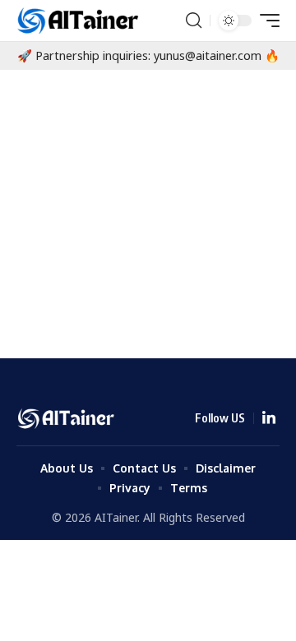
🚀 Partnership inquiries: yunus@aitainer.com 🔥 (148, 55)
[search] (194, 20)
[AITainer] (79, 20)
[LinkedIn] (269, 418)
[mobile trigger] (266, 20)
